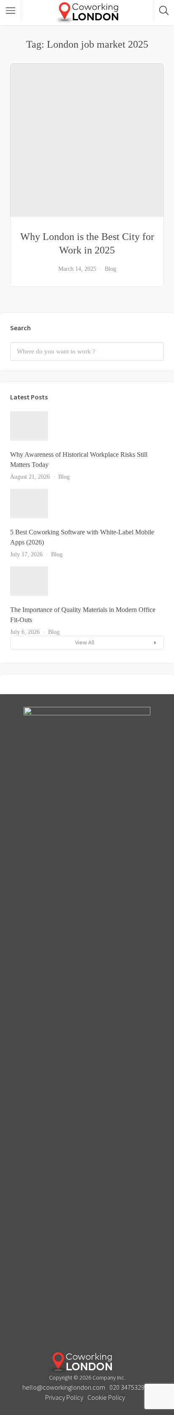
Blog (110, 269)
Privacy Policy (64, 1397)
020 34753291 (128, 1387)
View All (84, 642)
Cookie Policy (106, 1397)
